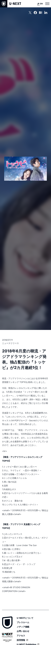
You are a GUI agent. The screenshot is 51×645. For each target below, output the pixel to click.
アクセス (21, 635)
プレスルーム (23, 622)
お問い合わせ (23, 631)
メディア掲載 (23, 626)
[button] (47, 3)
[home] (10, 3)
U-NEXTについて (25, 618)
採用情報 (21, 640)
